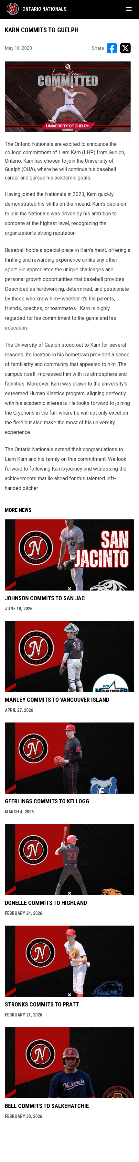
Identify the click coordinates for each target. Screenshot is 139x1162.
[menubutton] (129, 9)
